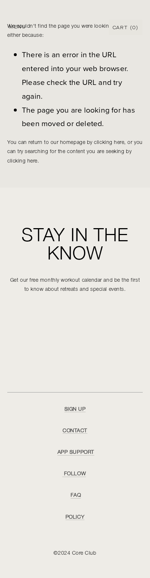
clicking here (109, 142)
